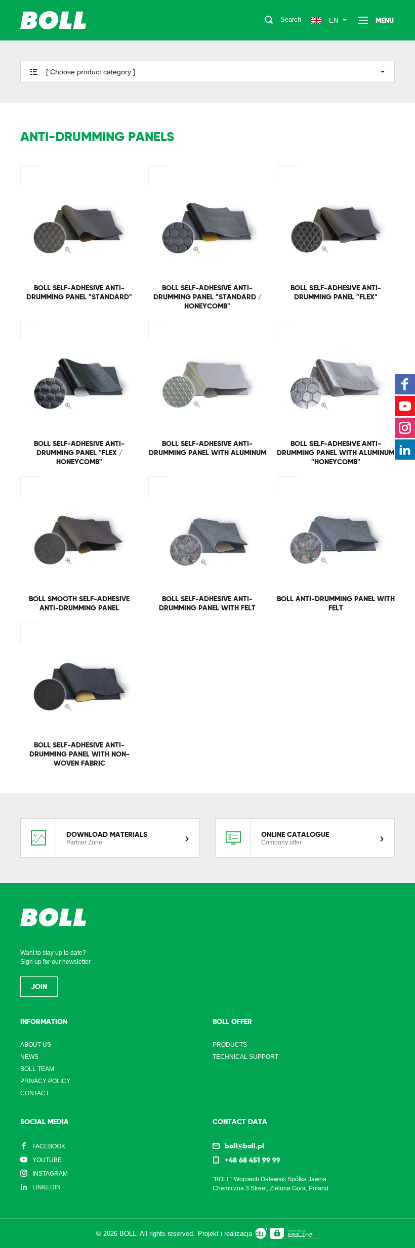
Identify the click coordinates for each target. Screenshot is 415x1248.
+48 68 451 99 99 (252, 1160)
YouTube (47, 1160)
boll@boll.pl (244, 1145)
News (29, 1056)
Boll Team (37, 1069)
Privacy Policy (45, 1081)
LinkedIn (46, 1187)
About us (35, 1044)
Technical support (245, 1056)
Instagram (50, 1173)
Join (39, 986)
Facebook (48, 1146)
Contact (34, 1093)
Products (230, 1044)
